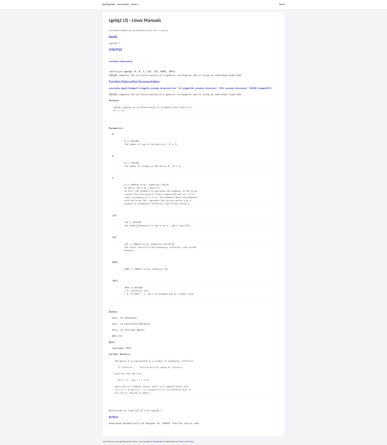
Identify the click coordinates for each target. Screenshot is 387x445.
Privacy (191, 442)
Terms (181, 442)
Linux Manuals (123, 4)
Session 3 (134, 4)
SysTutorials (108, 4)
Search (282, 4)
